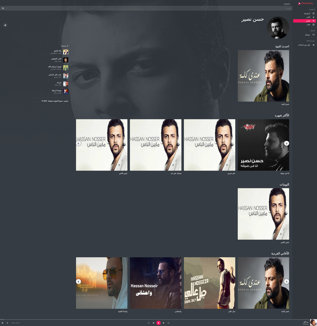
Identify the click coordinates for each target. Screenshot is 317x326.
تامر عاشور (57, 77)
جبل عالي (231, 311)
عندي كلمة (285, 104)
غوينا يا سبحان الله (54, 66)
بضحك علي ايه (176, 173)
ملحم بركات (57, 93)
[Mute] (7, 322)
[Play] (158, 323)
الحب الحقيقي (56, 58)
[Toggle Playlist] (2, 322)
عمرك (59, 82)
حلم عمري (231, 173)
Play (263, 75)
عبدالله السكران (55, 69)
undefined (305, 324)
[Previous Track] (153, 322)
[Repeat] (168, 322)
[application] (158, 322)
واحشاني (177, 311)
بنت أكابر (305, 322)
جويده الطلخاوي (56, 53)
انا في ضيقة (284, 173)
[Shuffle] (148, 322)
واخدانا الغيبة (122, 311)
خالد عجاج (58, 85)
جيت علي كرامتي (55, 74)
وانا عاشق (57, 50)
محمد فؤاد (57, 61)
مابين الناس (123, 173)
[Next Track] (163, 322)
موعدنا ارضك (56, 90)
